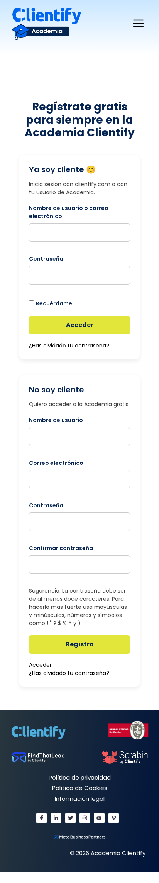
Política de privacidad (80, 777)
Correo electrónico (56, 463)
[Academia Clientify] (46, 23)
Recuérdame (54, 303)
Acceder (79, 324)
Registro (80, 644)
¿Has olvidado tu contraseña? (69, 345)
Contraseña (46, 259)
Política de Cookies (79, 788)
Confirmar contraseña (61, 548)
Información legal (80, 799)
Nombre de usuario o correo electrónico (68, 212)
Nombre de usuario (56, 420)
